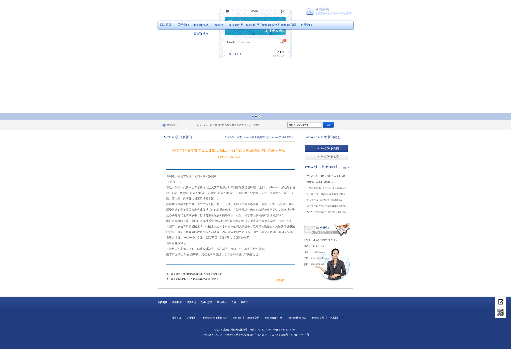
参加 (211, 232)
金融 (180, 204)
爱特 (233, 302)
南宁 (280, 204)
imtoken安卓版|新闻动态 (200, 29)
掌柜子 (244, 302)
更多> (346, 167)
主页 (239, 137)
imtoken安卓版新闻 (327, 148)
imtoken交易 (236, 24)
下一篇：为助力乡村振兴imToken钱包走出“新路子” (193, 278)
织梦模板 (177, 302)
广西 (172, 220)
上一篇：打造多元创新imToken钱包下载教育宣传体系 (194, 273)
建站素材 (222, 302)
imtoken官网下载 (253, 29)
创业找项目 (207, 302)
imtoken (218, 24)
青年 (197, 187)
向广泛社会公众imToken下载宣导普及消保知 (327, 194)
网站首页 (165, 24)
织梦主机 (191, 302)
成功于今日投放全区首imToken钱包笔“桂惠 (327, 205)
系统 (211, 220)
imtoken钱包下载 (271, 29)
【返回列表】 (280, 280)
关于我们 (183, 24)
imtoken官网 (288, 24)
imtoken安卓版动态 (327, 156)
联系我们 (306, 24)
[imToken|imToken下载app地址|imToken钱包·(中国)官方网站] (500, 312)
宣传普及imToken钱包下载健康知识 (324, 200)
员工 (188, 209)
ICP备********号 (299, 334)
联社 (291, 204)
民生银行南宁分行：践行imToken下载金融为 (327, 211)
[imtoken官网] (500, 302)
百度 (271, 334)
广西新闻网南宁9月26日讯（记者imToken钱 (327, 188)
